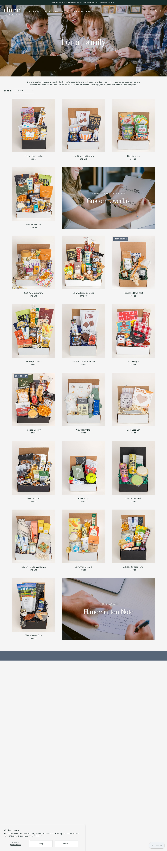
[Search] (156, 11)
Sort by (8, 91)
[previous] (49, 2)
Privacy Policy (35, 836)
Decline (66, 843)
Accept (41, 843)
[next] (118, 2)
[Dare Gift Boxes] (12, 11)
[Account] (151, 11)
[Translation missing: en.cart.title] (161, 11)
